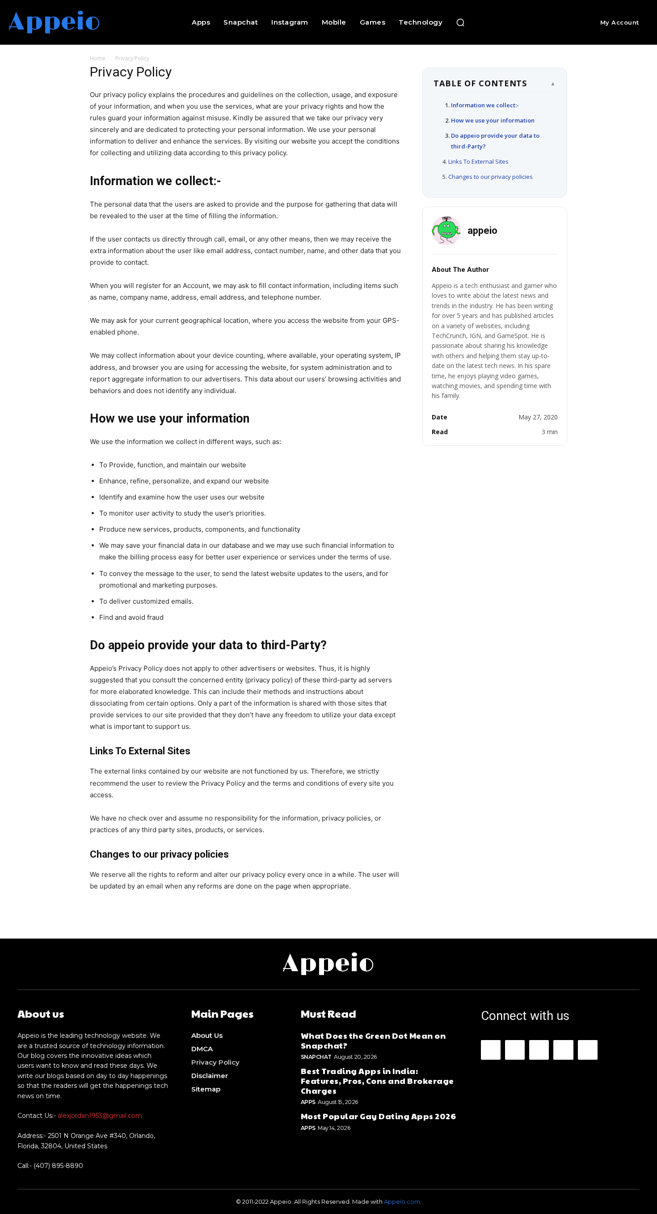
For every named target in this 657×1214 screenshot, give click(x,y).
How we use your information (493, 120)
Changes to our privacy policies (490, 177)
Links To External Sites (478, 161)
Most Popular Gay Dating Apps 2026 (378, 1115)
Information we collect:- (485, 105)
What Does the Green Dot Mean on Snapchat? (373, 1040)
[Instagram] (515, 1050)
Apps (308, 1102)
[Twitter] (588, 1050)
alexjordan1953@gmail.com (100, 1116)
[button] (460, 22)
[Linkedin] (539, 1050)
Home (97, 58)
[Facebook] (491, 1050)
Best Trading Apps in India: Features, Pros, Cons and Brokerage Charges (377, 1080)
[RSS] (563, 1050)
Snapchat (316, 1056)
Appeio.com (402, 1201)
